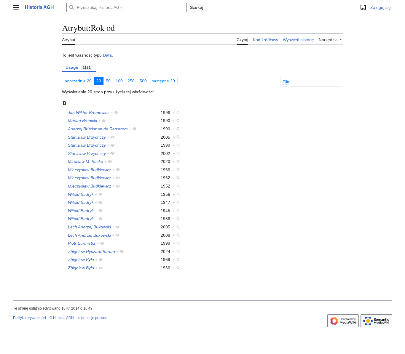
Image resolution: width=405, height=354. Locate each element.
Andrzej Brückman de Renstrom (98, 128)
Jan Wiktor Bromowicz (88, 112)
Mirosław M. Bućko (85, 161)
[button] (16, 7)
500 (143, 81)
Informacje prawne (92, 318)
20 (98, 81)
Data (107, 55)
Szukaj (196, 7)
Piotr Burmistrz (81, 243)
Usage (78, 67)
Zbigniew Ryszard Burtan (91, 251)
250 (131, 81)
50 (108, 81)
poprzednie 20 (78, 81)
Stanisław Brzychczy (87, 137)
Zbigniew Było (81, 259)
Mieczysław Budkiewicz (89, 169)
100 (119, 81)
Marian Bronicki (82, 120)
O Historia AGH (62, 318)
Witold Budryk (81, 194)
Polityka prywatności (29, 318)
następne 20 (163, 81)
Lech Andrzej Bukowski (89, 227)
